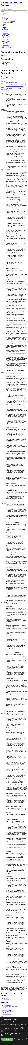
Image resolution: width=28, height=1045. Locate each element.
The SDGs (5, 33)
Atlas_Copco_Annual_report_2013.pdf (14, 86)
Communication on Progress (12, 67)
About (4, 13)
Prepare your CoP (7, 1014)
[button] (14, 1042)
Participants (9, 9)
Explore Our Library (7, 37)
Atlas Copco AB (9, 77)
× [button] (26, 1018)
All (4, 9)
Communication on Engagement (13, 65)
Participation (6, 34)
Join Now (5, 1012)
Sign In (4, 17)
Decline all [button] (20, 1039)
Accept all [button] (7, 1039)
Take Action (5, 35)
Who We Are (6, 31)
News (4, 14)
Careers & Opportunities (8, 1011)
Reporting (5, 64)
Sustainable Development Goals (10, 1006)
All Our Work (6, 1009)
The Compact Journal (8, 39)
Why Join (5, 63)
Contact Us (5, 18)
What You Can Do (7, 1010)
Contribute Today (4, 998)
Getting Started (6, 62)
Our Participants (6, 1007)
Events (4, 16)
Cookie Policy (21, 1028)
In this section (4, 55)
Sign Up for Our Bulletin (6, 999)
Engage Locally (6, 36)
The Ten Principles (7, 1005)
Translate (13, 21)
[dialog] (14, 1031)
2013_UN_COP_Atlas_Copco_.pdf (13, 84)
